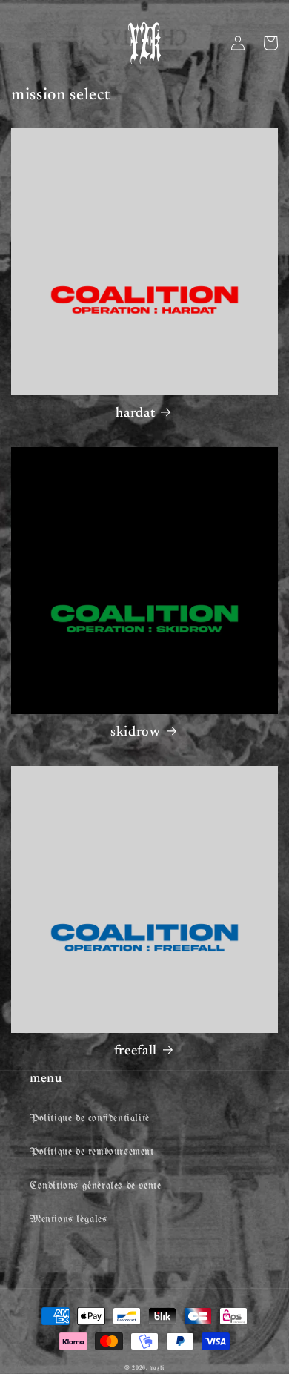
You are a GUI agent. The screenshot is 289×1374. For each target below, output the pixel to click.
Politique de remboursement (92, 1151)
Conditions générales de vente (95, 1186)
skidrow (135, 732)
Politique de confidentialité (90, 1118)
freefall (135, 1051)
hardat (135, 413)
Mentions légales (68, 1219)
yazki (157, 1367)
